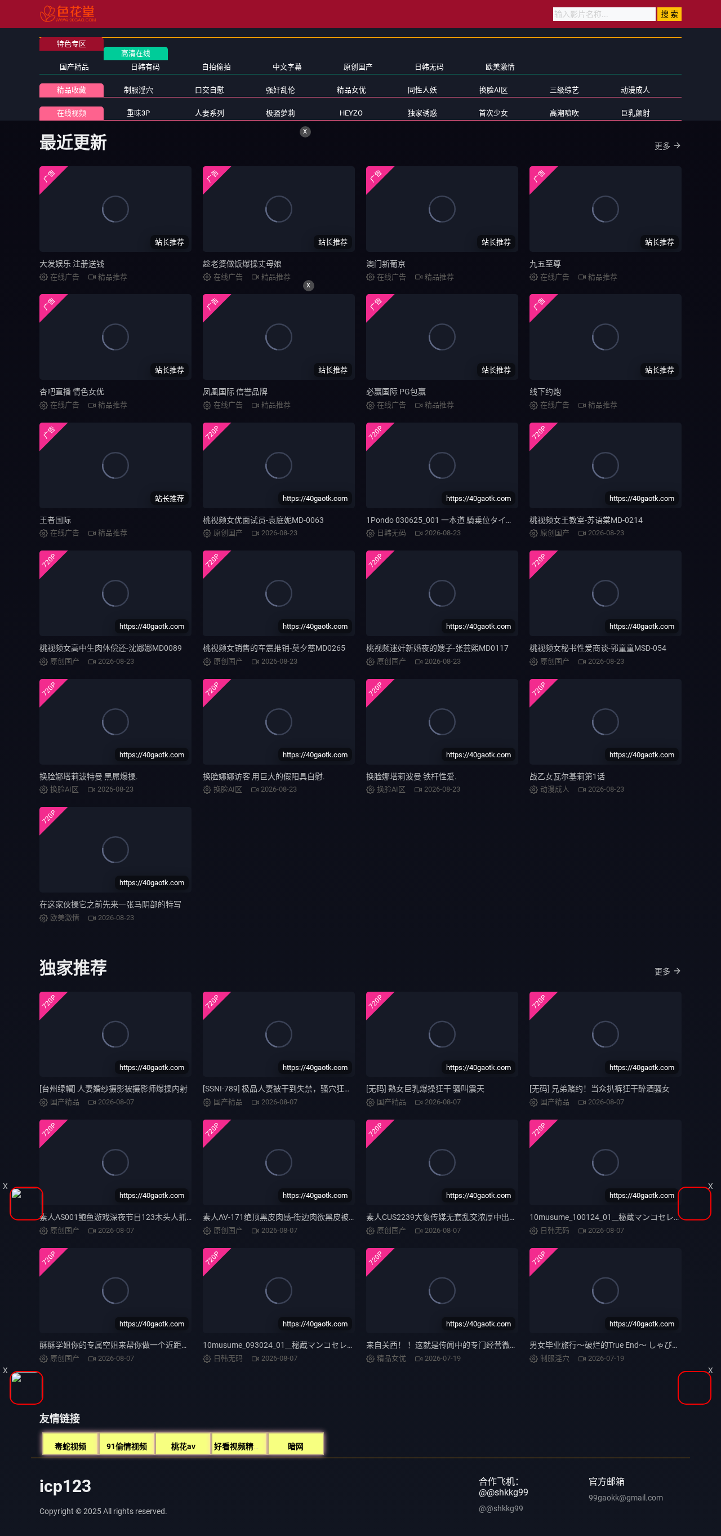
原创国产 (358, 67)
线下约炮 (545, 391)
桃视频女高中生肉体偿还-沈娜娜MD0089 (110, 647)
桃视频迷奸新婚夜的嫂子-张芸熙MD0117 (437, 647)
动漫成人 (635, 90)
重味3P (138, 113)
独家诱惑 (422, 113)
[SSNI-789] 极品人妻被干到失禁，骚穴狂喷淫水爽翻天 (297, 1088)
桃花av (183, 1446)
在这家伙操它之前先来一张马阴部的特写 (110, 904)
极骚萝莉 (280, 113)
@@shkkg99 (501, 1508)
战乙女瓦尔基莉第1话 (567, 776)
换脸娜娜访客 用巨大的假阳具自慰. (264, 776)
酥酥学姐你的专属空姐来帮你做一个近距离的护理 (126, 1344)
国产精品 (74, 67)
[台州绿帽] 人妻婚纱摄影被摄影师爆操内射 (113, 1088)
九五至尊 (545, 263)
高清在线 (135, 53)
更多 (662, 145)
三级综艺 (564, 90)
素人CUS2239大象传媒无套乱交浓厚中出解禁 (445, 1217)
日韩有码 (145, 67)
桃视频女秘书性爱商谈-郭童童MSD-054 (597, 647)
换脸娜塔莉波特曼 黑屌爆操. (88, 776)
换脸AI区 (493, 90)
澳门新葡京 (386, 263)
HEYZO (351, 113)
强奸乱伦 (280, 90)
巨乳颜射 (635, 113)
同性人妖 (422, 90)
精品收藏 (71, 90)
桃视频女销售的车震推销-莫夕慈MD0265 (274, 647)
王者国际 (55, 520)
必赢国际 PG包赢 (396, 391)
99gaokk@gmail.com (626, 1497)
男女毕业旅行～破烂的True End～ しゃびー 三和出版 (621, 1344)
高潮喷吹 (564, 113)
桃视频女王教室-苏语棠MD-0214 (586, 520)
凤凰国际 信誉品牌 (235, 391)
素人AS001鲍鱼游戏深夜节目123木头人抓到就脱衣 (128, 1217)
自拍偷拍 (216, 67)
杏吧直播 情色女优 (71, 391)
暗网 (296, 1446)
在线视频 (71, 113)
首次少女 (493, 113)
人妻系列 (209, 113)
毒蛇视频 (70, 1446)
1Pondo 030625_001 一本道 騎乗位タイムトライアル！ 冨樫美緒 (480, 520)
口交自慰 (209, 90)
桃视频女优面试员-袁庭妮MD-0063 (263, 520)
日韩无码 (429, 67)
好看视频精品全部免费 (253, 1446)
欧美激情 (500, 67)
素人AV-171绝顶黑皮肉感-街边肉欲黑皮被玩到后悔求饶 (299, 1217)
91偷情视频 (126, 1446)
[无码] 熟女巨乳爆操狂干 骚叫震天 (425, 1088)
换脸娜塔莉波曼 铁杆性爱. (411, 776)
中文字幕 (287, 67)
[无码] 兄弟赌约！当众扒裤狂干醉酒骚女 (599, 1088)
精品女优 (351, 90)
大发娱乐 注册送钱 (71, 263)
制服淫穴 (138, 90)
